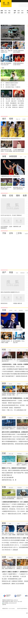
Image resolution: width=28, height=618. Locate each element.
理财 (9, 12)
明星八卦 (18, 119)
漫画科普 (19, 557)
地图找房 (22, 272)
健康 (4, 417)
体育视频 (13, 156)
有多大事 (13, 99)
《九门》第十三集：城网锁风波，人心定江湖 (14, 576)
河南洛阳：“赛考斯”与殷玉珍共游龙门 (12, 403)
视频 (11, 119)
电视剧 (24, 119)
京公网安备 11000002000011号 (10, 603)
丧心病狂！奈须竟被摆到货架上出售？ (12, 579)
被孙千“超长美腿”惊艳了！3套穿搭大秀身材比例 (14, 376)
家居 (22, 12)
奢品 (27, 350)
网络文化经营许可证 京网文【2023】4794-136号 (12, 601)
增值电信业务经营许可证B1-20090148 (10, 600)
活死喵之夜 (8, 105)
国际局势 (11, 487)
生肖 (27, 523)
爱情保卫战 (15, 107)
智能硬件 (21, 310)
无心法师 (8, 101)
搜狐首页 (6, 3)
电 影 (2, 103)
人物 (18, 350)
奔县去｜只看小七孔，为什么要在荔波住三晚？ (14, 410)
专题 (9, 10)
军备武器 (19, 487)
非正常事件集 (21, 101)
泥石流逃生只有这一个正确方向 (13, 87)
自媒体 (26, 233)
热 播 (2, 99)
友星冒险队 (21, 105)
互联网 (10, 310)
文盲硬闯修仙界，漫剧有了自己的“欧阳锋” (13, 583)
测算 (10, 523)
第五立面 (8, 99)
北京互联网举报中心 (19, 596)
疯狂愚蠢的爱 (13, 103)
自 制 (2, 101)
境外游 (18, 383)
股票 (25, 195)
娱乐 (4, 119)
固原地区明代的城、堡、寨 (9, 480)
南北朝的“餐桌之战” (7, 475)
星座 (4, 523)
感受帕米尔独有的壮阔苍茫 (12, 82)
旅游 (4, 383)
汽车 (4, 233)
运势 (18, 523)
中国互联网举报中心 (8, 596)
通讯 (15, 310)
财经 (4, 195)
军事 (5, 10)
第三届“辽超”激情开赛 (7, 477)
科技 (4, 310)
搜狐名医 (19, 417)
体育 (4, 156)
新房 (19, 12)
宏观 (5, 12)
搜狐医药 (11, 417)
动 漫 (2, 105)
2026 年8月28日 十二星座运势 (10, 549)
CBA (25, 156)
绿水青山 (19, 99)
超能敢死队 (15, 105)
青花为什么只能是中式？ (11, 85)
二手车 (19, 233)
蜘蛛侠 (7, 103)
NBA (22, 10)
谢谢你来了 (21, 107)
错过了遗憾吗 (21, 103)
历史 (4, 453)
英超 (19, 10)
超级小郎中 (14, 101)
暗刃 (23, 99)
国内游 (10, 383)
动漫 (4, 557)
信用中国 (4, 604)
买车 (11, 233)
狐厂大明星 (8, 107)
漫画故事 (11, 557)
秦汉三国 (11, 453)
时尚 (4, 350)
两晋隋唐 (19, 453)
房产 (4, 272)
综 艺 (2, 107)
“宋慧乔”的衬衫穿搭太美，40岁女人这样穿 (13, 366)
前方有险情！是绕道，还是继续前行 (11, 407)
